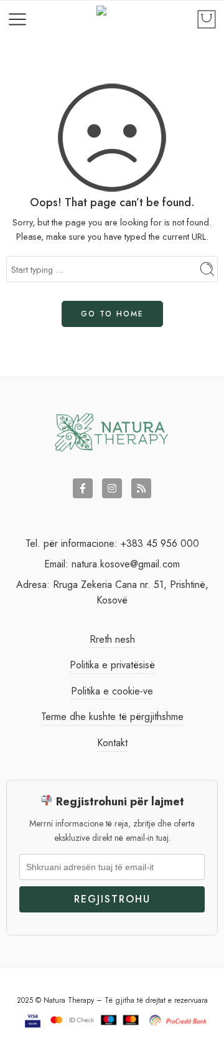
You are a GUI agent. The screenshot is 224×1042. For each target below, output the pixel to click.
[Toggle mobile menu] (17, 19)
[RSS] (141, 488)
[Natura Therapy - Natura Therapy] (112, 20)
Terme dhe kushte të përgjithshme (112, 716)
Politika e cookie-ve (112, 691)
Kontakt (112, 743)
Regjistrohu (112, 899)
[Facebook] (83, 488)
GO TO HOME (112, 314)
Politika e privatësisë (112, 665)
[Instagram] (112, 488)
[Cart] (206, 19)
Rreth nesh (112, 639)
